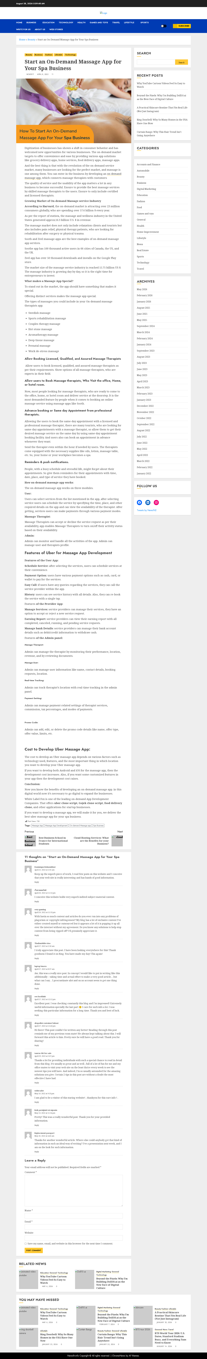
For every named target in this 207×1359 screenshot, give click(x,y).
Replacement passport (44, 1133)
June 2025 (142, 313)
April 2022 (142, 455)
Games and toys (99, 22)
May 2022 (142, 448)
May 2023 (142, 375)
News (140, 244)
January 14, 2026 (164, 1346)
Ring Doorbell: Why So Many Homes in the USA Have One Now (56, 1337)
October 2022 (144, 418)
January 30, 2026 (164, 1322)
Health (81, 22)
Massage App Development (56, 825)
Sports (145, 22)
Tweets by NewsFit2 (146, 510)
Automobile (143, 170)
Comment (31, 1172)
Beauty (31, 39)
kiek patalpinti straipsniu (45, 1110)
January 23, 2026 (50, 1344)
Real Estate (143, 250)
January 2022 (144, 473)
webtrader (39, 1091)
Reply (36, 882)
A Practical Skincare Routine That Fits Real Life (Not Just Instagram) (170, 1315)
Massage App (37, 825)
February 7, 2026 (107, 1324)
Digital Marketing (103, 1272)
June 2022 (142, 442)
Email (29, 1221)
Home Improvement (148, 231)
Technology (66, 22)
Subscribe (184, 25)
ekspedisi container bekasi (46, 1023)
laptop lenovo (40, 966)
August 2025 (143, 307)
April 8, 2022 (42, 74)
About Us (40, 29)
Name (29, 1210)
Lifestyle (129, 22)
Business (31, 22)
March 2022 (143, 461)
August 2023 (143, 356)
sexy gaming (40, 909)
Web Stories (56, 29)
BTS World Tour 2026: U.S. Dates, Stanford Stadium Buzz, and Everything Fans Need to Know (170, 1338)
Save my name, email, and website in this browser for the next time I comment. (70, 1243)
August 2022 (143, 430)
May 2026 (142, 289)
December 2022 (145, 405)
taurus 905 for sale (42, 1053)
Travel (116, 22)
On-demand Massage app (80, 825)
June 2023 (142, 369)
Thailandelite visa (42, 943)
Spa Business (98, 825)
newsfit (30, 74)
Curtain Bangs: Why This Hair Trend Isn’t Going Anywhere (112, 1337)
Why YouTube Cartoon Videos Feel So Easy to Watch (53, 1279)
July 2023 (142, 362)
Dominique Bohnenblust (45, 867)
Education (48, 22)
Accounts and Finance (148, 164)
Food (139, 207)
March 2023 (143, 387)
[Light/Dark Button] (164, 26)
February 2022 (145, 467)
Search (144, 53)
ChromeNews (118, 1355)
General (53, 1273)
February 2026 (145, 295)
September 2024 (145, 326)
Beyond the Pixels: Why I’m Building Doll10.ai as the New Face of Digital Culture (112, 1283)
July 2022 (142, 436)
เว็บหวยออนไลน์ (40, 890)
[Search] (170, 26)
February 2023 (145, 393)
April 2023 (142, 381)
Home (19, 22)
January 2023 (144, 399)
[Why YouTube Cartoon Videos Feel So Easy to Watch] (28, 1279)
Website (29, 1232)
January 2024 (144, 344)
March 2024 (143, 332)
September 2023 (145, 350)
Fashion (48, 54)
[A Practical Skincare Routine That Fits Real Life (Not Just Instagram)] (143, 1315)
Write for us (23, 29)
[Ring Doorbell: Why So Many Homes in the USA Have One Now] (28, 1337)
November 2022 (145, 412)
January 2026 (144, 301)
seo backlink (40, 996)
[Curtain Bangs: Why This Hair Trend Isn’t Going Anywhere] (85, 1337)
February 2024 (145, 338)
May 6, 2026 (47, 1286)
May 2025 (142, 320)
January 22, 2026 (107, 1344)
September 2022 (145, 424)
